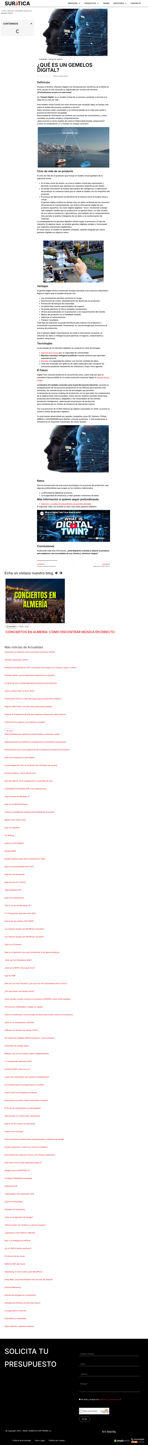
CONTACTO (136, 3)
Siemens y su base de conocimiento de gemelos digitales (66, 504)
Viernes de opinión (55, 59)
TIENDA (106, 3)
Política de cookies (57, 1440)
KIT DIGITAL (109, 1431)
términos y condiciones (109, 1399)
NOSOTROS (119, 3)
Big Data (44, 361)
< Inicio (3, 11)
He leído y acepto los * (101, 1399)
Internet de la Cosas (50, 353)
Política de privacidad (22, 1440)
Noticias (11, 11)
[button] (31, 24)
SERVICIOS (73, 3)
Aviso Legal (40, 1440)
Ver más (9, 731)
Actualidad (18, 11)
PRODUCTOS (90, 3)
